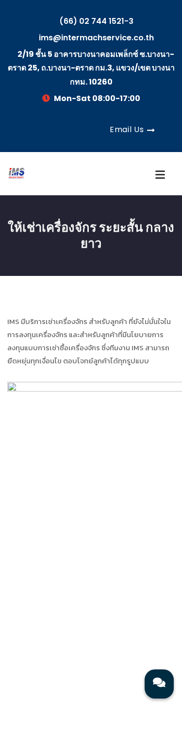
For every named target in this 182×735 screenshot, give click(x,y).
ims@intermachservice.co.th (95, 37)
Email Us (127, 129)
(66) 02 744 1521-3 (95, 21)
